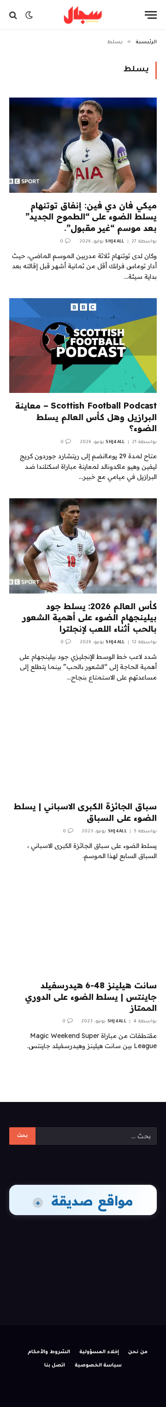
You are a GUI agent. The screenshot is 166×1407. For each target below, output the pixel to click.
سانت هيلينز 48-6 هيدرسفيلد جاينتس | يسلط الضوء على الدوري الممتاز (91, 996)
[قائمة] (151, 15)
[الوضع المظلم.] (29, 15)
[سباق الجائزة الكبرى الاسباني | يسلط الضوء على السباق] (83, 746)
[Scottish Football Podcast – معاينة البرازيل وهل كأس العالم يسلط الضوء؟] (83, 345)
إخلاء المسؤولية (99, 1352)
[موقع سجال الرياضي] (83, 15)
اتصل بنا (54, 1365)
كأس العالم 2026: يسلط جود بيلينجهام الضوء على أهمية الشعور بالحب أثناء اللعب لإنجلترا (89, 617)
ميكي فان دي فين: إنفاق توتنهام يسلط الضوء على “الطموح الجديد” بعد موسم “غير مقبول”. (91, 216)
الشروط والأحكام (49, 1352)
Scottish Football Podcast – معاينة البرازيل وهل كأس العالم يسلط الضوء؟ (86, 416)
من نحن (138, 1352)
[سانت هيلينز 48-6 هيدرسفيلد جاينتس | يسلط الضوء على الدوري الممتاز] (83, 925)
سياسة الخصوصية (98, 1365)
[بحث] (14, 15)
